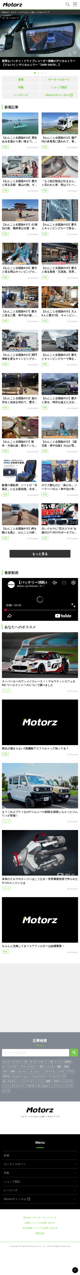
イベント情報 (43, 1081)
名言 (42, 1066)
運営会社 (40, 1233)
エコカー (17, 1061)
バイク (61, 1071)
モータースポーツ (59, 79)
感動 (59, 1066)
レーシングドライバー (13, 1086)
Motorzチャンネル (57, 95)
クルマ (6, 690)
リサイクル (49, 1071)
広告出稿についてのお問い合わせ (40, 1228)
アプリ (71, 1071)
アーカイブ (54, 1076)
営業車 (67, 1061)
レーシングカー (10, 1066)
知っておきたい (10, 1081)
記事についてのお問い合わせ (40, 1222)
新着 (21, 79)
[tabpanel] (40, 42)
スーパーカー (27, 1081)
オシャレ (22, 1071)
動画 (66, 1066)
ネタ (5, 1071)
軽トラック (55, 1061)
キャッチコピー (28, 1066)
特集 (4, 18)
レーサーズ (21, 95)
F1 (64, 1076)
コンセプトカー (38, 1076)
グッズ (69, 1086)
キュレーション (20, 1076)
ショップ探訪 (59, 87)
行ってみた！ (44, 1086)
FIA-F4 (31, 1086)
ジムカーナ (67, 1081)
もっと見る (40, 554)
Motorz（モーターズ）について (40, 1217)
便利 (13, 1071)
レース (6, 1090)
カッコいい (35, 1071)
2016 (56, 1081)
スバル (50, 1066)
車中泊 (6, 1076)
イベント (58, 1086)
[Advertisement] (40, 999)
